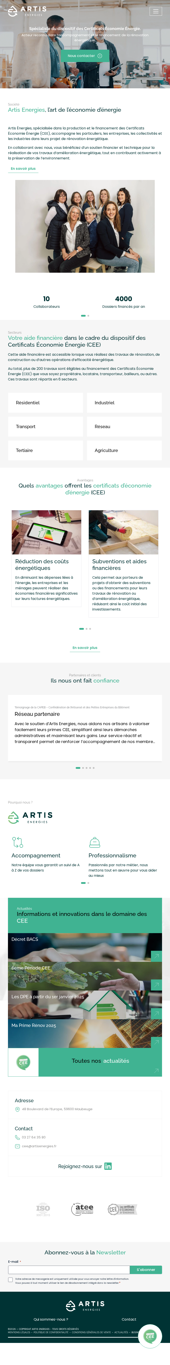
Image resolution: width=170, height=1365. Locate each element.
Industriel (104, 402)
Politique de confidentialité (51, 1332)
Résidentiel (28, 402)
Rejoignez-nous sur (80, 1166)
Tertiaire (24, 450)
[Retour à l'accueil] (27, 11)
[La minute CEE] (23, 1062)
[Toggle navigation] (156, 11)
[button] (83, 316)
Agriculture (106, 450)
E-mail (14, 1261)
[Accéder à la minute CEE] (150, 1336)
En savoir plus (23, 168)
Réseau (102, 426)
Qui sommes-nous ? (51, 1319)
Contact (129, 1319)
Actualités (121, 1332)
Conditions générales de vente (91, 1332)
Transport (25, 426)
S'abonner (146, 1269)
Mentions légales (19, 1332)
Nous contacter (81, 55)
